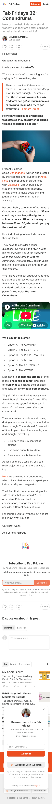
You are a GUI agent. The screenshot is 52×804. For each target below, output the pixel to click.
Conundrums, (17, 172)
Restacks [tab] (21, 627)
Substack (11, 797)
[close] (43, 709)
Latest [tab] (13, 664)
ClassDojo (13, 184)
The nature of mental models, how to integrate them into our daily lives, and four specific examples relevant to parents (17, 702)
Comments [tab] (9, 627)
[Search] (47, 664)
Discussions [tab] (24, 664)
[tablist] (14, 628)
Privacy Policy (35, 777)
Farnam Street (30, 108)
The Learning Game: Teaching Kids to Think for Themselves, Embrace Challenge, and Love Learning (17, 678)
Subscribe (35, 4)
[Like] (5, 47)
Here (5, 476)
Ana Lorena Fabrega (18, 37)
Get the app (40, 790)
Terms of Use (39, 589)
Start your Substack (18, 790)
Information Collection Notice (31, 592)
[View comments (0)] (12, 47)
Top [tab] (5, 664)
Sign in (46, 4)
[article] (26, 679)
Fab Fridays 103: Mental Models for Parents (16, 695)
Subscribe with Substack (28, 764)
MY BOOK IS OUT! (13, 672)
